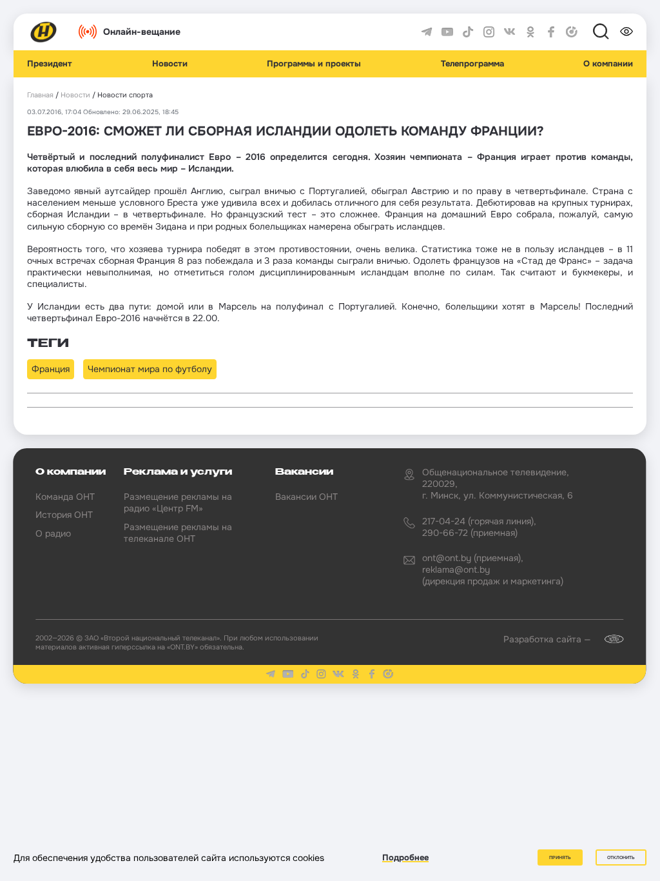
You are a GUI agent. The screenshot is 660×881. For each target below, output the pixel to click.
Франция (51, 369)
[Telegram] (426, 32)
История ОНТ (64, 514)
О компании (608, 63)
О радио (53, 533)
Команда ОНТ (65, 496)
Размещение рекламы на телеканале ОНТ (178, 532)
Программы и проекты (314, 63)
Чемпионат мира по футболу (150, 369)
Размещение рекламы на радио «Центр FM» (178, 502)
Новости (170, 63)
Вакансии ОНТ (306, 496)
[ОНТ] (44, 32)
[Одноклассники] (530, 32)
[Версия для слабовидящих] (626, 31)
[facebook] (551, 32)
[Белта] (608, 639)
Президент (49, 63)
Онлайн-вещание (141, 31)
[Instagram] (489, 32)
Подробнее (405, 857)
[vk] (510, 32)
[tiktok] (468, 32)
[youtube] (447, 32)
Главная (40, 95)
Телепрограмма (472, 63)
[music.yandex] (572, 32)
